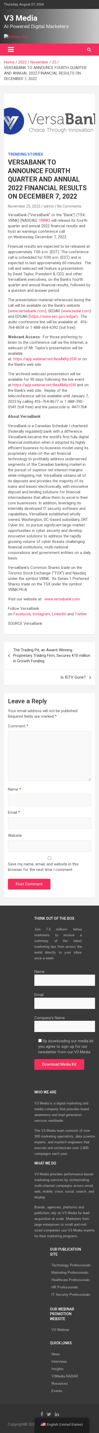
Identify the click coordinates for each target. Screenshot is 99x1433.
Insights (57, 1369)
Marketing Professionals (69, 1273)
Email (14, 812)
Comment (18, 726)
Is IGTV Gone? (73, 677)
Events (56, 1391)
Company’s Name (49, 1018)
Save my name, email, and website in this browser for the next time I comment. (43, 867)
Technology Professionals (71, 1265)
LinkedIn (59, 614)
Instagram (41, 614)
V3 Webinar (60, 1330)
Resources (59, 1384)
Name (14, 789)
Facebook (22, 614)
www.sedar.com (76, 311)
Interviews (59, 1361)
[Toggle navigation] (11, 50)
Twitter (81, 614)
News (55, 1354)
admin (49, 206)
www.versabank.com (27, 311)
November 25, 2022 (24, 206)
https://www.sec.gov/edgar (53, 316)
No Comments (69, 206)
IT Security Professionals (70, 1295)
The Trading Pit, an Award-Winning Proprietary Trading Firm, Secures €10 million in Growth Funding (51, 655)
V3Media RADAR (64, 1376)
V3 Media (20, 18)
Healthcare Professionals (70, 1280)
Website (15, 835)
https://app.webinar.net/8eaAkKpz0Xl (45, 359)
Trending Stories (25, 154)
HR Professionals (64, 1287)
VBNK (44, 220)
